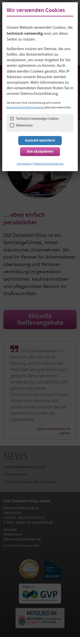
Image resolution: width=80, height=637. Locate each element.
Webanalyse (24, 126)
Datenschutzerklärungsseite (25, 107)
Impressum (24, 164)
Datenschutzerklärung (48, 164)
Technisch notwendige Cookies (37, 119)
